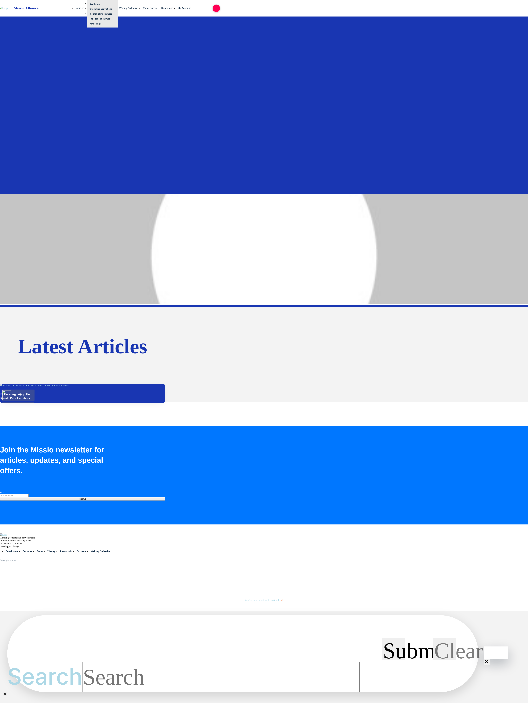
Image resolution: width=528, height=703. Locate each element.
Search (44, 676)
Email (2, 492)
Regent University (23, 124)
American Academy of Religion (91, 134)
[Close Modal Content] (5, 694)
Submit (82, 499)
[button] (216, 8)
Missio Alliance (114, 114)
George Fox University (389, 124)
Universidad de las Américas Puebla (370, 114)
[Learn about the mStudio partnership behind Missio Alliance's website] (242, 607)
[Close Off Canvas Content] (487, 662)
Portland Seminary (322, 124)
